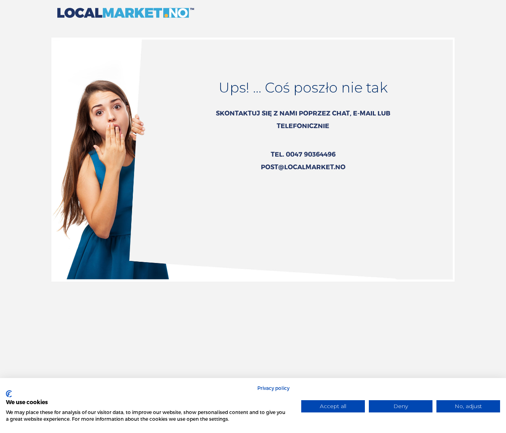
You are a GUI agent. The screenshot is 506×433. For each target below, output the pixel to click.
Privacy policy (273, 388)
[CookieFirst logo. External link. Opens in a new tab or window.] (9, 393)
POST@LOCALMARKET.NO (303, 166)
